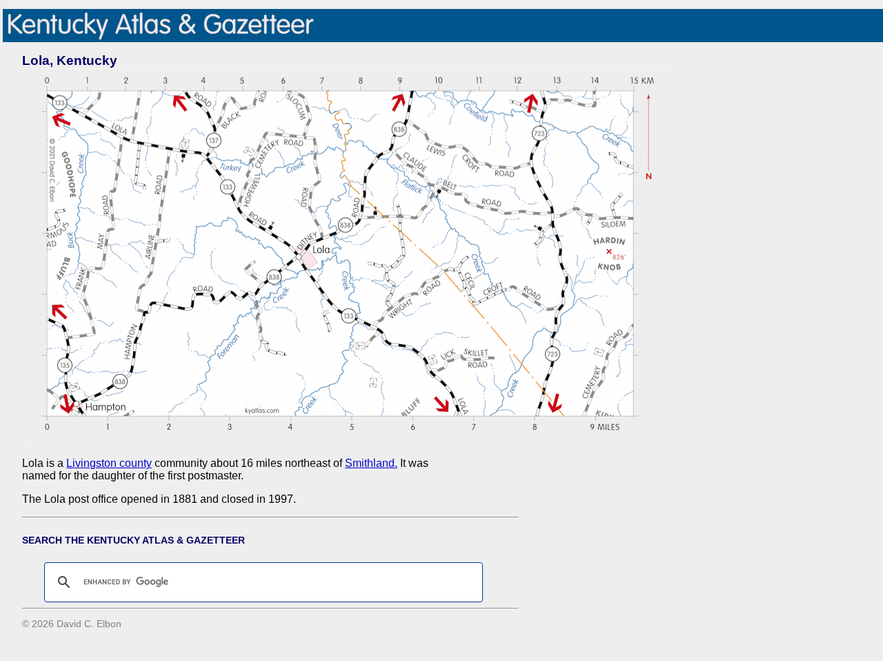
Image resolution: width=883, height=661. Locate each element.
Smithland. (371, 463)
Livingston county (109, 463)
